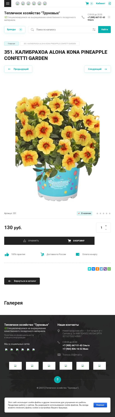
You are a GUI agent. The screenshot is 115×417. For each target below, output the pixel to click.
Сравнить (33, 241)
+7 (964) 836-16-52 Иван (75, 349)
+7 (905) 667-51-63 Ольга (76, 345)
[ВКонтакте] (93, 269)
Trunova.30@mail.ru (72, 354)
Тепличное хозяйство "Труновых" (32, 13)
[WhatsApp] (109, 269)
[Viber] (105, 269)
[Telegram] (101, 269)
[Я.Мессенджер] (89, 269)
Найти (104, 29)
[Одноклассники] (97, 269)
